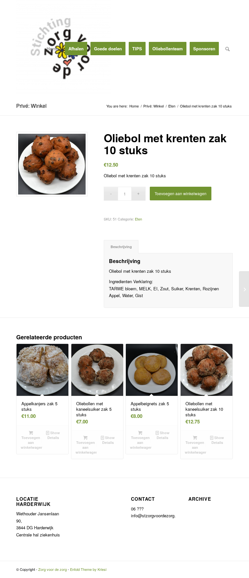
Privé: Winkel (31, 105)
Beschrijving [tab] (121, 246)
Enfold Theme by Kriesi (88, 569)
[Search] (227, 48)
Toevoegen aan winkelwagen (181, 193)
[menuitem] (52, 48)
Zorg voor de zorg (52, 569)
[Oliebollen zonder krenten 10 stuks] (244, 289)
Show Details (53, 435)
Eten (138, 218)
